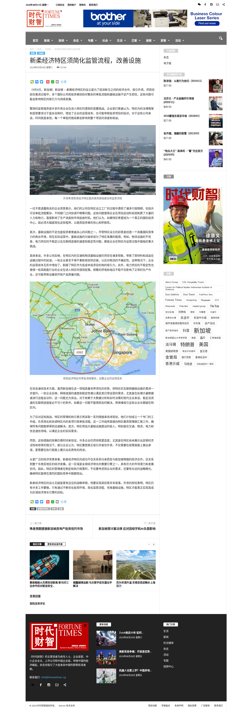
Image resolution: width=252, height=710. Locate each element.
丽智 (149, 40)
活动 (178, 40)
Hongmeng (191, 300)
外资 (54, 508)
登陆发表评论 (37, 603)
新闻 (47, 40)
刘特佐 (182, 311)
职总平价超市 (189, 351)
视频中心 (168, 666)
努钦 (192, 312)
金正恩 (204, 351)
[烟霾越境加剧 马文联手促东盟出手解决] (92, 565)
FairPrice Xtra (205, 294)
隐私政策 (192, 705)
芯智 (134, 40)
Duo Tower (189, 294)
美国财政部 (171, 351)
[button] (220, 38)
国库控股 (215, 318)
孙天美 (196, 323)
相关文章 (37, 544)
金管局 (171, 357)
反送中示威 (200, 317)
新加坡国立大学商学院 (176, 338)
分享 (63, 82)
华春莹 (202, 312)
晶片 (203, 337)
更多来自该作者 (55, 544)
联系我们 (93, 4)
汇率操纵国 (215, 338)
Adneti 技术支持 (67, 705)
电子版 (167, 63)
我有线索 (152, 705)
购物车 (82, 4)
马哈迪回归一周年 (205, 364)
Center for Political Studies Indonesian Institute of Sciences (188, 288)
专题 (90, 40)
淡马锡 (170, 344)
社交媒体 (168, 642)
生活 (119, 40)
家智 (163, 40)
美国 (203, 344)
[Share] (223, 5)
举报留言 (165, 705)
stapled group (199, 306)
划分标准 (169, 312)
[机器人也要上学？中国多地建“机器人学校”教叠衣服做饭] (106, 676)
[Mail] (217, 5)
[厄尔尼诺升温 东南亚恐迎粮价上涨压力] (136, 565)
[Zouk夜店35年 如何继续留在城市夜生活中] (106, 638)
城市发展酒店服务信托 (177, 323)
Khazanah (170, 306)
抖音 (186, 330)
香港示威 (172, 364)
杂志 (76, 40)
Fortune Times (173, 299)
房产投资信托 (171, 330)
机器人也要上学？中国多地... (135, 670)
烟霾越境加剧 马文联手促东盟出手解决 (92, 584)
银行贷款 (186, 357)
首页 (35, 40)
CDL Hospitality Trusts (193, 282)
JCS (217, 300)
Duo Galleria (172, 294)
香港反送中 (201, 357)
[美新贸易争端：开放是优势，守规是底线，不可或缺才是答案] (106, 657)
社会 (105, 40)
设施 (60, 508)
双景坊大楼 (170, 318)
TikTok (214, 306)
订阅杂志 (60, 4)
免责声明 (179, 705)
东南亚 (41, 53)
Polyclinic (183, 306)
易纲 (193, 338)
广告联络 (205, 705)
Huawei (205, 300)
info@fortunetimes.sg (53, 677)
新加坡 (202, 330)
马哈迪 (188, 364)
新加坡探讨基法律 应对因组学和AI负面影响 (127, 528)
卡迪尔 (213, 312)
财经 (61, 40)
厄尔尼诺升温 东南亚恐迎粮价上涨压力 (135, 584)
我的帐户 (72, 4)
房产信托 (210, 323)
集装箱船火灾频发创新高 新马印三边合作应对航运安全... (49, 584)
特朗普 (187, 344)
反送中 (185, 317)
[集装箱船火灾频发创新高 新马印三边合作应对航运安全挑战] (49, 565)
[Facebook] (205, 5)
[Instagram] (211, 5)
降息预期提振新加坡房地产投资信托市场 (56, 528)
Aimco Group (171, 282)
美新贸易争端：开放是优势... (135, 651)
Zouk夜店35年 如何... (131, 632)
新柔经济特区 (43, 508)
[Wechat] (199, 5)
